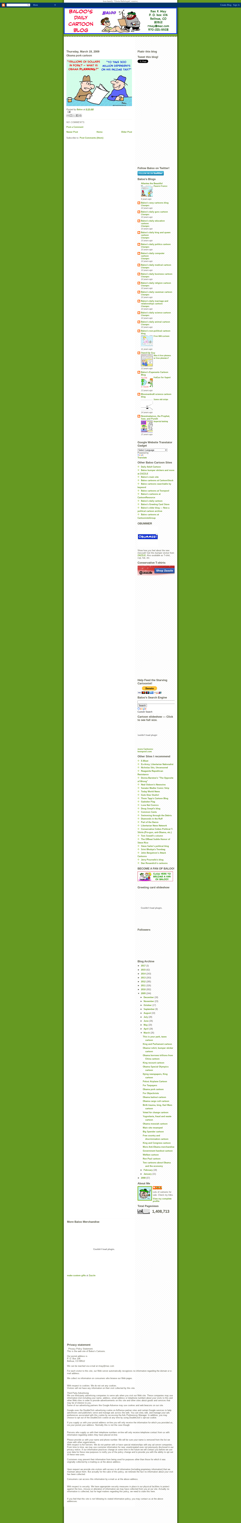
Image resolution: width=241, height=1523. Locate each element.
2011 (143, 985)
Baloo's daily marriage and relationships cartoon (154, 302)
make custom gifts (76, 1275)
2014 (143, 973)
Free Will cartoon (161, 336)
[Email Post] (99, 112)
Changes (145, 205)
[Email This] (68, 115)
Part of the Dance (149, 822)
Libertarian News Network (154, 825)
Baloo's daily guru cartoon (154, 212)
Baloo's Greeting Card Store (155, 504)
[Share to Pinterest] (80, 115)
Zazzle (92, 1275)
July (146, 1017)
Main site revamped (153, 1127)
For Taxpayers (150, 1085)
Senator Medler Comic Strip (155, 788)
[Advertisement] (120, 43)
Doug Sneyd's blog (150, 808)
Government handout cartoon (158, 1151)
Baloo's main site (150, 477)
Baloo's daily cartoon (151, 501)
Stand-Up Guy (148, 353)
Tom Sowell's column (152, 836)
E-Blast (144, 761)
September (149, 1009)
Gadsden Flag (148, 801)
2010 (143, 989)
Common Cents (149, 812)
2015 (143, 970)
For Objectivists (151, 1093)
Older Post (126, 132)
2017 (143, 965)
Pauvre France (160, 186)
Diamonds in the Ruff (151, 819)
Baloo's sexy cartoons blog (155, 203)
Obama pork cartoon (153, 1089)
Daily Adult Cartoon (151, 467)
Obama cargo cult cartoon (156, 1101)
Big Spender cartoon (153, 1131)
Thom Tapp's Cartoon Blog (154, 798)
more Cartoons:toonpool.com (145, 750)
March (147, 1033)
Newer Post (72, 132)
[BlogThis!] (71, 115)
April (146, 1029)
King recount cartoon (153, 1063)
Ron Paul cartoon (152, 1158)
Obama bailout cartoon (154, 1097)
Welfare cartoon (151, 1155)
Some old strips (161, 399)
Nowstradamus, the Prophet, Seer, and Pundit (155, 417)
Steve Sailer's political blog (155, 846)
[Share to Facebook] (77, 115)
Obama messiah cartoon (155, 1124)
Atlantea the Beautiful (152, 183)
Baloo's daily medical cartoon (156, 265)
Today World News (150, 791)
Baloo (80, 109)
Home (99, 132)
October (148, 1005)
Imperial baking (161, 421)
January (148, 1174)
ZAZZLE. (142, 555)
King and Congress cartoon (157, 1143)
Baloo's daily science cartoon (156, 312)
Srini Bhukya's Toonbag (153, 849)
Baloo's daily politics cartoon (156, 244)
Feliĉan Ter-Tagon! (162, 377)
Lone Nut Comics (150, 805)
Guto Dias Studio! (150, 795)
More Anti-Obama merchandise (158, 1147)
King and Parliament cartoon (157, 1044)
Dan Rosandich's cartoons (154, 863)
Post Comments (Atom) (91, 138)
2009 (143, 993)
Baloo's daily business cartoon (156, 274)
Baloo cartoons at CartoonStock (157, 480)
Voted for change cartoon (155, 1112)
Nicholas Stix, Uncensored (154, 767)
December (149, 997)
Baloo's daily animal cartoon (155, 322)
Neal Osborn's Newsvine (153, 784)
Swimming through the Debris (156, 815)
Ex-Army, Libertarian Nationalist (157, 764)
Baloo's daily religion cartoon (156, 283)
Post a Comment (74, 127)
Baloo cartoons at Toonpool (155, 491)
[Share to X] (74, 115)
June (146, 1021)
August (147, 1013)
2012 (143, 981)
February (148, 1170)
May (146, 1025)
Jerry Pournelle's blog (152, 860)
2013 (143, 977)
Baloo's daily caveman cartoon (156, 292)
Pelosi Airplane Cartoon (155, 1081)
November (149, 1001)
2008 (143, 1178)
